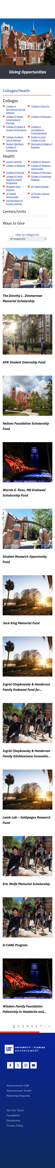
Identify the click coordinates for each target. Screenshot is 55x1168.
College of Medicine (15, 165)
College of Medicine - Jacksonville (41, 167)
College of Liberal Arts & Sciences (14, 139)
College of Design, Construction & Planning (14, 119)
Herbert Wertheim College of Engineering (15, 147)
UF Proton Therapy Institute (40, 195)
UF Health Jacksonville (12, 195)
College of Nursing (15, 172)
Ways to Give (14, 223)
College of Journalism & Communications (39, 130)
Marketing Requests (18, 1095)
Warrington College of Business (41, 146)
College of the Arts (40, 106)
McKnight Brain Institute (13, 188)
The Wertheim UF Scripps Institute (14, 202)
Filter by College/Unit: (27, 234)
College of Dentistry (40, 161)
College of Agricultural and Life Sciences (15, 109)
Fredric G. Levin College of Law (38, 139)
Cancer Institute (14, 161)
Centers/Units (14, 211)
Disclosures (13, 1120)
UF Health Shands (40, 186)
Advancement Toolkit (19, 1090)
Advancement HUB (17, 1085)
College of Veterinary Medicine (41, 178)
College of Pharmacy (41, 172)
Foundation (13, 1115)
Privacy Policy (14, 1125)
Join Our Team (15, 1110)
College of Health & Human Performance (16, 128)
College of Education (41, 116)
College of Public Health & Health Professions (14, 179)
